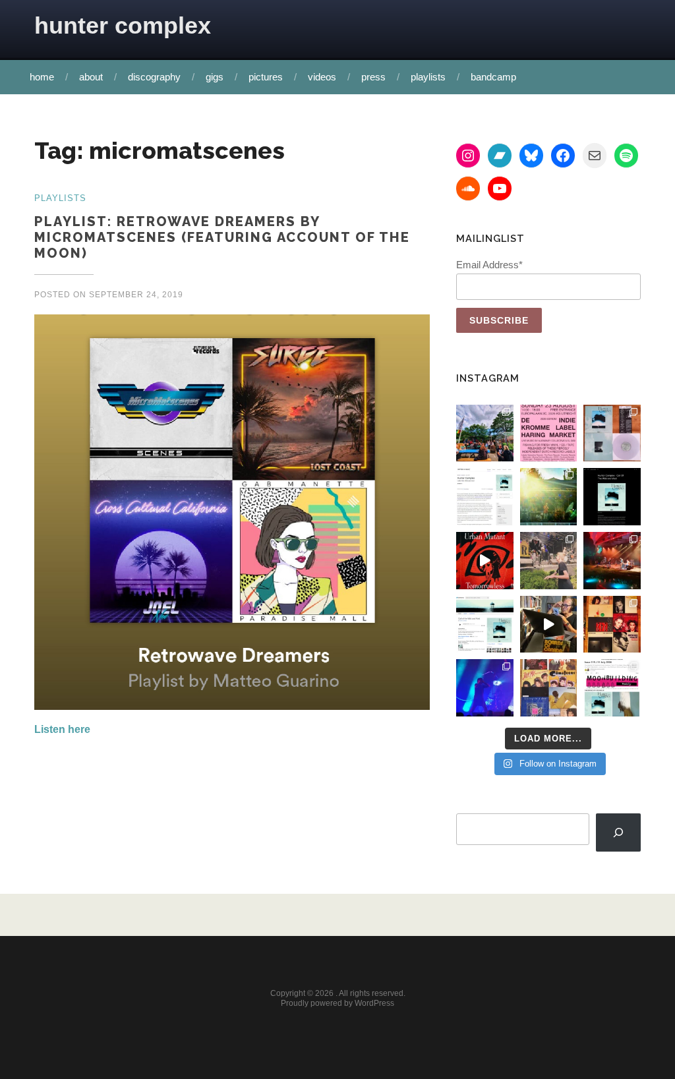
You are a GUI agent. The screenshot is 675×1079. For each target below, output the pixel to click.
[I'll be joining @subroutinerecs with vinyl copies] (548, 433)
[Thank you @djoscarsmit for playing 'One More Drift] (548, 624)
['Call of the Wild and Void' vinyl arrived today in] (612, 433)
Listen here (62, 729)
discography (154, 76)
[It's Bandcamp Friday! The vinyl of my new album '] (485, 624)
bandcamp (493, 76)
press (373, 76)
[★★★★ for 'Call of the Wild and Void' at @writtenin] (485, 496)
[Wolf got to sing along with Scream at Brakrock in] (548, 560)
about (91, 76)
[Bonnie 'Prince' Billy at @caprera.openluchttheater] (612, 560)
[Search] (618, 832)
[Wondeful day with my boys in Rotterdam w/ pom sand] (612, 624)
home (42, 76)
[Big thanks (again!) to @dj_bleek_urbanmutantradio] (485, 560)
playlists (428, 76)
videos (322, 76)
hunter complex (122, 25)
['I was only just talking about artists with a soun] (612, 687)
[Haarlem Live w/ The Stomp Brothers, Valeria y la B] (548, 496)
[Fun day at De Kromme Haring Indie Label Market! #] (485, 433)
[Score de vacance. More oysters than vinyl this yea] (548, 687)
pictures (266, 76)
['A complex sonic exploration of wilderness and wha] (612, 496)
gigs (214, 76)
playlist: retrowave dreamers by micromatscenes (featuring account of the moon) (222, 237)
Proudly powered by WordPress (337, 1003)
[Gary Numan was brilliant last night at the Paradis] (485, 687)
